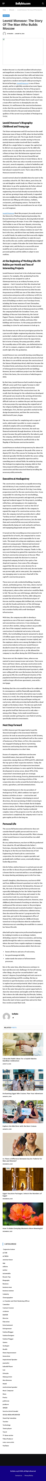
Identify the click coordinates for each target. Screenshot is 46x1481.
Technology (6, 1425)
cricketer (6, 1311)
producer (6, 1404)
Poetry (5, 1397)
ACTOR (5, 1253)
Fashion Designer (8, 1335)
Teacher (5, 1422)
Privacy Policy (29, 1475)
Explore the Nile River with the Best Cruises (19, 1126)
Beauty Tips (7, 1277)
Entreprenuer (7, 1329)
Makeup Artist (7, 1377)
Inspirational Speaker (10, 1360)
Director (5, 1318)
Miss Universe (7, 1380)
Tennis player (7, 1428)
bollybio (11, 33)
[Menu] (3, 3)
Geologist (6, 1346)
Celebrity (6, 1294)
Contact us (18, 1475)
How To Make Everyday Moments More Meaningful (23, 1228)
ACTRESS (5, 1256)
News (4, 1394)
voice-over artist (8, 1442)
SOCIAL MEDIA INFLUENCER (11, 1415)
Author (5, 1270)
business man (7, 1287)
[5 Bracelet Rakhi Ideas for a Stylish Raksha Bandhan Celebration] (23, 1044)
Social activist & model (10, 1411)
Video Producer (8, 1439)
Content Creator (8, 1308)
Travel (5, 1432)
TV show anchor (8, 1435)
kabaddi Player (8, 1366)
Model (5, 1384)
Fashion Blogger (8, 1332)
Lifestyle (6, 15)
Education (6, 1322)
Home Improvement (9, 1353)
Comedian (6, 1304)
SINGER (5, 1408)
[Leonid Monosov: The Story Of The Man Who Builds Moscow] (23, 51)
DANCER (5, 1315)
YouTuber (6, 1446)
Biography (6, 1280)
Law (4, 1370)
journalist (6, 1363)
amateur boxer (8, 1260)
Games (5, 1342)
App (4, 1263)
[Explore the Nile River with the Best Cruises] (23, 1111)
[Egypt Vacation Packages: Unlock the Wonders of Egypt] (23, 1179)
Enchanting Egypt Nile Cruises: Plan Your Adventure (23, 1093)
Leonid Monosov (22, 83)
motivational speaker (10, 1387)
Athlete (5, 1267)
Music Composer (8, 1391)
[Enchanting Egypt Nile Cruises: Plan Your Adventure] (23, 1079)
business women (8, 1291)
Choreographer (8, 1298)
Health (5, 1349)
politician (6, 1401)
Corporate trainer (9, 1249)
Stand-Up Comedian (9, 1418)
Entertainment (8, 1325)
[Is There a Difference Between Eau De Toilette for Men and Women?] (23, 1144)
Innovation (6, 1356)
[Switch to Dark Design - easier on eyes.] (43, 3)
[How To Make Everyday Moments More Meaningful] (23, 1214)
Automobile (7, 1273)
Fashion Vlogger (8, 1339)
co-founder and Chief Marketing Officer (16, 1301)
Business (5, 1284)
